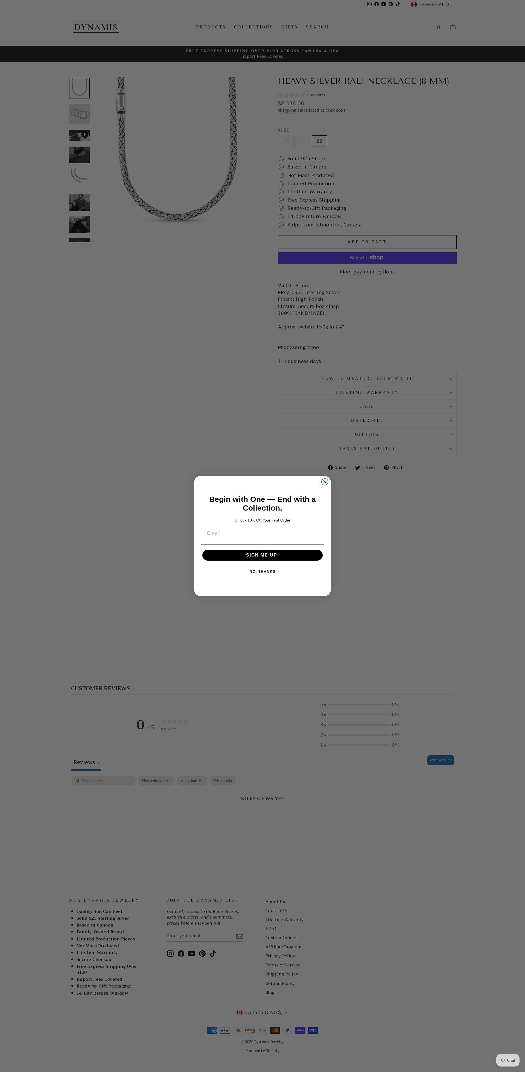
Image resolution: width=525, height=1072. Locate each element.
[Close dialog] (325, 482)
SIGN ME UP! (262, 555)
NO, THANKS (263, 571)
